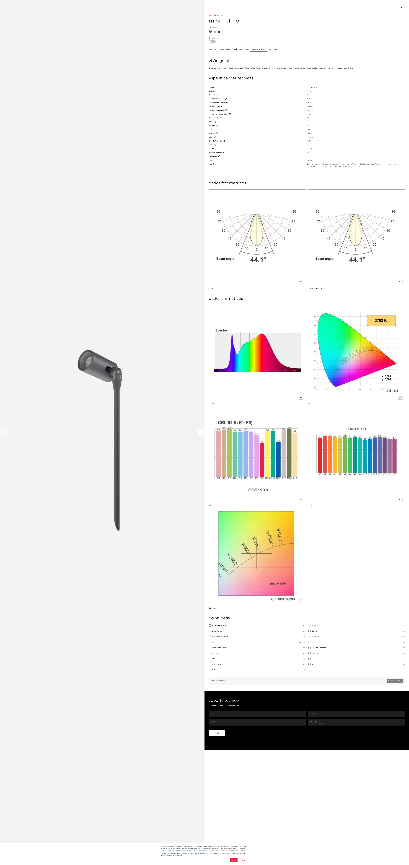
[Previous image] (4, 432)
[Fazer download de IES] (404, 664)
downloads (273, 49)
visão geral (212, 49)
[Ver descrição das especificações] (217, 95)
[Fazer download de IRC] (304, 659)
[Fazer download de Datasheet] (304, 670)
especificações (225, 49)
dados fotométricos (241, 49)
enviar (217, 733)
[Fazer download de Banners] (404, 631)
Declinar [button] (243, 860)
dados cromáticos (258, 49)
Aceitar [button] (234, 860)
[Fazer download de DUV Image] (304, 664)
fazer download (394, 681)
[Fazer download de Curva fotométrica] (304, 648)
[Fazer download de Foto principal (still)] (304, 625)
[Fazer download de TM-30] (404, 659)
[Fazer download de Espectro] (304, 653)
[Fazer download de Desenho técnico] (304, 631)
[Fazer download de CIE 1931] (404, 653)
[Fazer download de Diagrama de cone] (404, 648)
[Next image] (200, 432)
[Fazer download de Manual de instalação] (304, 637)
